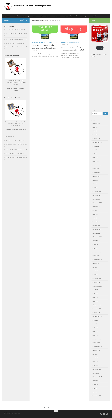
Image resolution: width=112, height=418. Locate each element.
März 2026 (95, 135)
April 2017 (95, 388)
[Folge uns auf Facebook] (23, 20)
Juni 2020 (95, 290)
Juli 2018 (95, 354)
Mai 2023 (95, 214)
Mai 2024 (95, 180)
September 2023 (97, 203)
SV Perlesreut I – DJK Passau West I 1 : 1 (16, 30)
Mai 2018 (95, 358)
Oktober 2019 (96, 312)
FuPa (64, 16)
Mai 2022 (95, 244)
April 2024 (95, 184)
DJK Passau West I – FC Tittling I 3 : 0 (15, 43)
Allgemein (42, 42)
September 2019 (97, 316)
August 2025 (96, 146)
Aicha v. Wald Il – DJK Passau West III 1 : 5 (16, 39)
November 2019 (97, 309)
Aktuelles (35, 42)
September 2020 (97, 286)
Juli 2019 (95, 324)
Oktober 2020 (96, 282)
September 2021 (97, 259)
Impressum (55, 408)
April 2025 (95, 157)
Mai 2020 (95, 293)
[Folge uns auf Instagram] (26, 20)
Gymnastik (49, 16)
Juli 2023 (95, 210)
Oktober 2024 (96, 169)
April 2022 (95, 248)
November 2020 (97, 278)
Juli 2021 (95, 267)
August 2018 (96, 350)
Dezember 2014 (97, 396)
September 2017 (97, 377)
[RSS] (21, 20)
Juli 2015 (95, 392)
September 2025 (97, 142)
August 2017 (96, 380)
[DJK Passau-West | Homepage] (8, 7)
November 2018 (97, 339)
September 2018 (97, 346)
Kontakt (94, 16)
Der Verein (7, 16)
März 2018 (95, 365)
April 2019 (95, 331)
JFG (29, 16)
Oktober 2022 (96, 233)
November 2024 (97, 165)
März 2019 (95, 335)
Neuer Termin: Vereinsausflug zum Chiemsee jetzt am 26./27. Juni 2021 (44, 48)
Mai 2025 (95, 153)
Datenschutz (64, 408)
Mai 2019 (95, 327)
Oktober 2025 (96, 138)
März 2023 (95, 222)
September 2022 (97, 237)
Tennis (34, 16)
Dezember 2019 (97, 305)
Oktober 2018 (96, 343)
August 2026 (96, 123)
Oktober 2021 (96, 256)
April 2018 (95, 361)
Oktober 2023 (96, 199)
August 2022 (96, 240)
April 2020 (95, 297)
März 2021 (95, 274)
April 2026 (95, 131)
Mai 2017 (95, 384)
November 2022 (97, 229)
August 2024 (96, 176)
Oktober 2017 (96, 373)
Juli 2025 (95, 150)
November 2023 (97, 195)
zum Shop (99, 48)
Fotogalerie (85, 16)
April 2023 (95, 218)
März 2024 (95, 187)
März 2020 (95, 301)
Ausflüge (48, 42)
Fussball (15, 16)
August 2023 (96, 206)
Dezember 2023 (97, 191)
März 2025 (95, 161)
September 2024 (97, 172)
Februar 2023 (96, 225)
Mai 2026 (95, 127)
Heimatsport (57, 16)
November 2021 (97, 252)
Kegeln (42, 16)
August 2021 (96, 263)
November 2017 (97, 369)
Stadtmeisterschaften (74, 16)
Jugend (23, 16)
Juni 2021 (95, 271)
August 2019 (96, 320)
